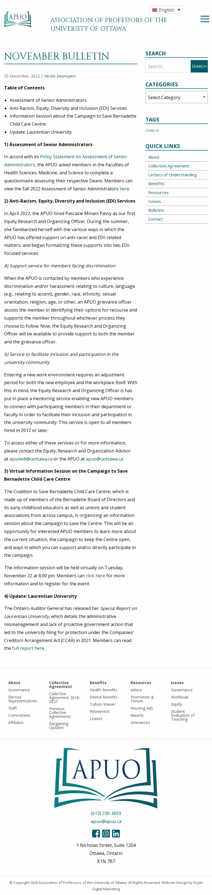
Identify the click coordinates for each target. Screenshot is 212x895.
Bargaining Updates (58, 725)
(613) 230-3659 (106, 813)
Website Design (174, 882)
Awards (137, 715)
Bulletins (156, 210)
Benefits (156, 183)
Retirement (100, 711)
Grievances (140, 722)
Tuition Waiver (102, 704)
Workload (179, 697)
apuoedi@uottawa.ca (30, 459)
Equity (176, 704)
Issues (154, 201)
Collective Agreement (168, 166)
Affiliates (16, 722)
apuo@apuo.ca (106, 821)
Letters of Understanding (172, 174)
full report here (28, 648)
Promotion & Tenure (142, 698)
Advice (136, 689)
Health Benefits (103, 689)
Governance (19, 689)
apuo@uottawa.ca (104, 459)
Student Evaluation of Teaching (183, 715)
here (124, 189)
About (154, 157)
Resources (158, 192)
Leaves (96, 718)
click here (95, 576)
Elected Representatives (22, 698)
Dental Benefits (104, 697)
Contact (155, 219)
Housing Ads (142, 708)
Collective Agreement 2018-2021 (64, 697)
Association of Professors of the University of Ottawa (82, 882)
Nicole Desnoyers (60, 76)
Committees (19, 715)
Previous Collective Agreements (60, 712)
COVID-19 (152, 131)
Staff (12, 708)
